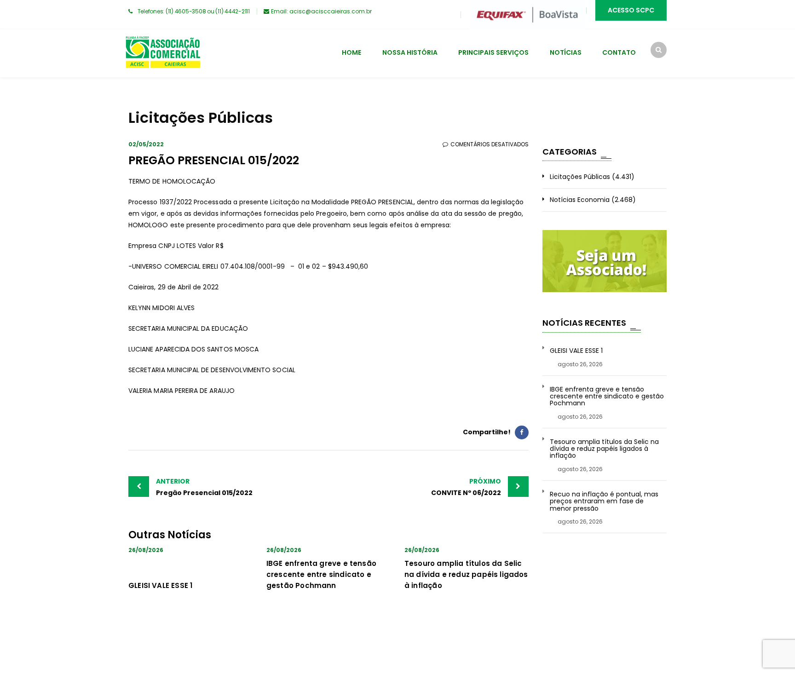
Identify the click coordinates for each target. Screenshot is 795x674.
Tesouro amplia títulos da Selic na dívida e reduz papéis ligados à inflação (466, 574)
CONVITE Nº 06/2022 (466, 487)
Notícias (566, 52)
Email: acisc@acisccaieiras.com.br (321, 11)
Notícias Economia (580, 199)
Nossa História (410, 52)
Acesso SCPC (631, 10)
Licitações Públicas (580, 176)
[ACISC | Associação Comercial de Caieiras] (162, 53)
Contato (619, 52)
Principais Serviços (493, 52)
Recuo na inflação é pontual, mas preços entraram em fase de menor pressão (604, 501)
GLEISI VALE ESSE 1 (160, 585)
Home (351, 52)
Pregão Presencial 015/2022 (204, 487)
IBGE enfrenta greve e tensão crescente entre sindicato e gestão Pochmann (321, 574)
